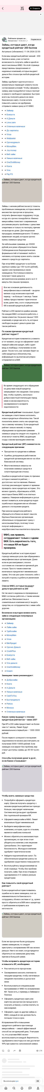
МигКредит (12, 643)
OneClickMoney (13, 162)
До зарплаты (13, 130)
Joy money (11, 150)
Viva (8, 170)
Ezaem (10, 671)
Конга (9, 166)
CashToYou (12, 696)
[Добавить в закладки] (8, 1050)
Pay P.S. (10, 174)
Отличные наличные (16, 126)
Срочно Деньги (14, 647)
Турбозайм (12, 631)
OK (37, 1081)
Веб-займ (11, 154)
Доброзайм (12, 680)
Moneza (10, 708)
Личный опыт (13, 41)
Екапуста (11, 114)
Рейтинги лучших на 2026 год (18, 38)
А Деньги (11, 118)
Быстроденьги (13, 700)
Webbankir (11, 138)
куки (16, 1081)
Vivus (9, 134)
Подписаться (36, 39)
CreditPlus (11, 651)
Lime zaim (11, 122)
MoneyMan (11, 146)
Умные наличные (14, 158)
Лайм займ (12, 627)
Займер (10, 110)
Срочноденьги (13, 142)
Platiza (10, 704)
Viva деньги (12, 663)
